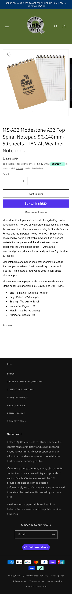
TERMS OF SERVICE (17, 397)
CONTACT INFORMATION (20, 389)
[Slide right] (44, 122)
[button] (7, 26)
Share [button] (9, 325)
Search (11, 373)
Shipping (19, 168)
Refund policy (57, 575)
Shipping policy (55, 581)
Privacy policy (19, 581)
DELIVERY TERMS (16, 421)
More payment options (36, 212)
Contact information (37, 586)
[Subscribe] (53, 534)
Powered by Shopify (39, 575)
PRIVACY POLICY (16, 405)
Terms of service (37, 581)
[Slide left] (28, 122)
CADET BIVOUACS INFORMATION (25, 381)
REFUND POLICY (16, 413)
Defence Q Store (22, 575)
